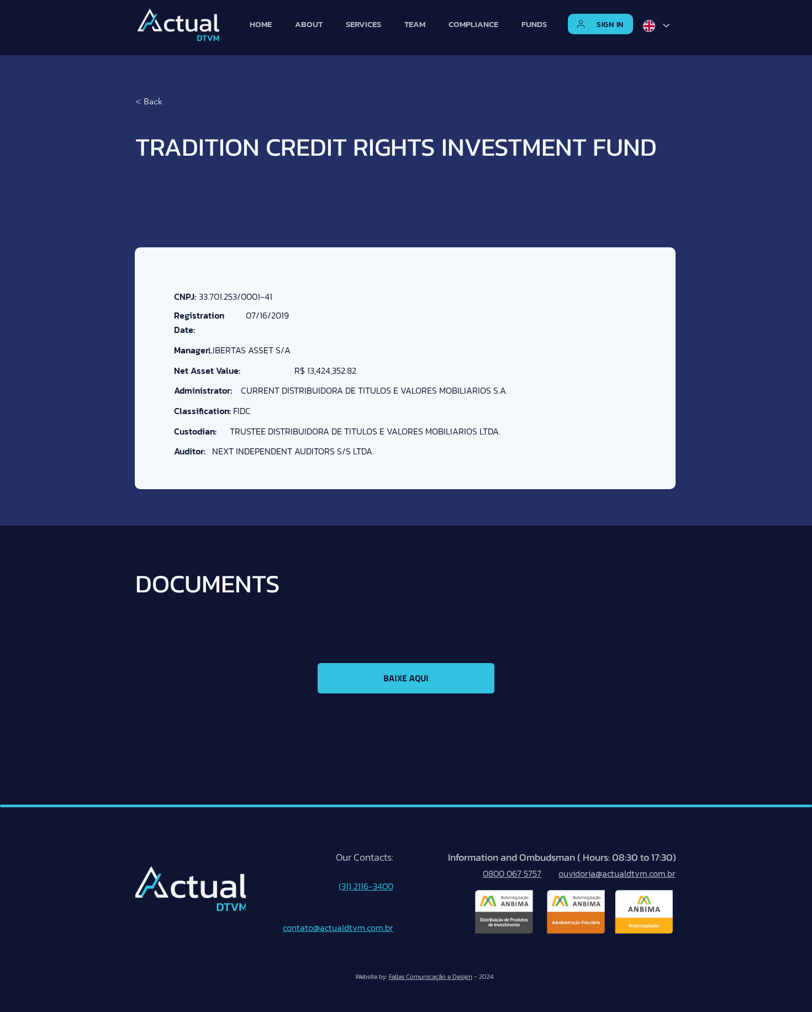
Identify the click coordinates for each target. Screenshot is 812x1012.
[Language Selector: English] (656, 25)
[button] (600, 24)
